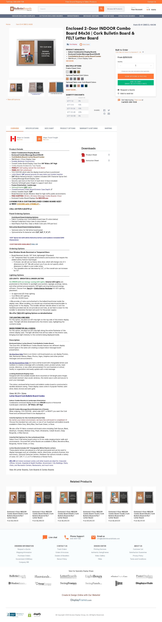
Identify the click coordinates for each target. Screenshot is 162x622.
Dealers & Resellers (62, 556)
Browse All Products (114, 9)
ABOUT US (138, 546)
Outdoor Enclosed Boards (51, 16)
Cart (147, 7)
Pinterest (145, 615)
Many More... (71, 90)
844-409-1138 (18, 2)
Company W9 (24, 562)
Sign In (133, 7)
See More (70, 61)
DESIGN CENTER (100, 546)
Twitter (140, 615)
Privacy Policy (138, 556)
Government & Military (24, 559)
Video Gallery (100, 556)
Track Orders (62, 549)
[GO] (101, 9)
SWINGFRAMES (73, 16)
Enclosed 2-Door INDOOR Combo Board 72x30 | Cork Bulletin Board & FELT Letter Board (93, 515)
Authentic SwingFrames (100, 552)
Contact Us (152, 2)
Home (8, 24)
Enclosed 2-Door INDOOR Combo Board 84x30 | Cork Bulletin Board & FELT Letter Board (144, 515)
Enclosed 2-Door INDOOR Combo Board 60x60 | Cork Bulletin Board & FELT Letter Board (68, 515)
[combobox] (71, 9)
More (141, 16)
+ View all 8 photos (13, 99)
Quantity (120, 61)
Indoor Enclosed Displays (23, 16)
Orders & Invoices (62, 552)
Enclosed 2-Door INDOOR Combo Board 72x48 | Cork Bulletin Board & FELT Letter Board (119, 515)
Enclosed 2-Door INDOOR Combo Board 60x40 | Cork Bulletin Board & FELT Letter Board (43, 515)
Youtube (154, 615)
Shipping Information (24, 552)
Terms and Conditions (138, 559)
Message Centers (91, 16)
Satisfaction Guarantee (138, 552)
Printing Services (100, 549)
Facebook (135, 615)
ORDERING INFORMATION (24, 546)
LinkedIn (149, 615)
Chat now (137, 100)
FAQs (100, 559)
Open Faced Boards (126, 16)
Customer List (138, 549)
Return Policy (62, 559)
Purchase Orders (24, 556)
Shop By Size (108, 16)
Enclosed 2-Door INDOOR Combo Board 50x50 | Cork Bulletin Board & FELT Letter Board (17, 515)
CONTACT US (62, 546)
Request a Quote (24, 549)
